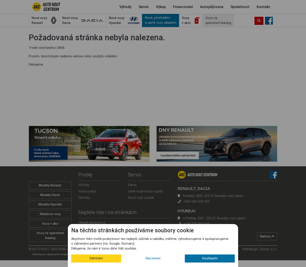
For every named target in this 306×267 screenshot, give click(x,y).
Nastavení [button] (153, 258)
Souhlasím (210, 258)
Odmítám (96, 258)
